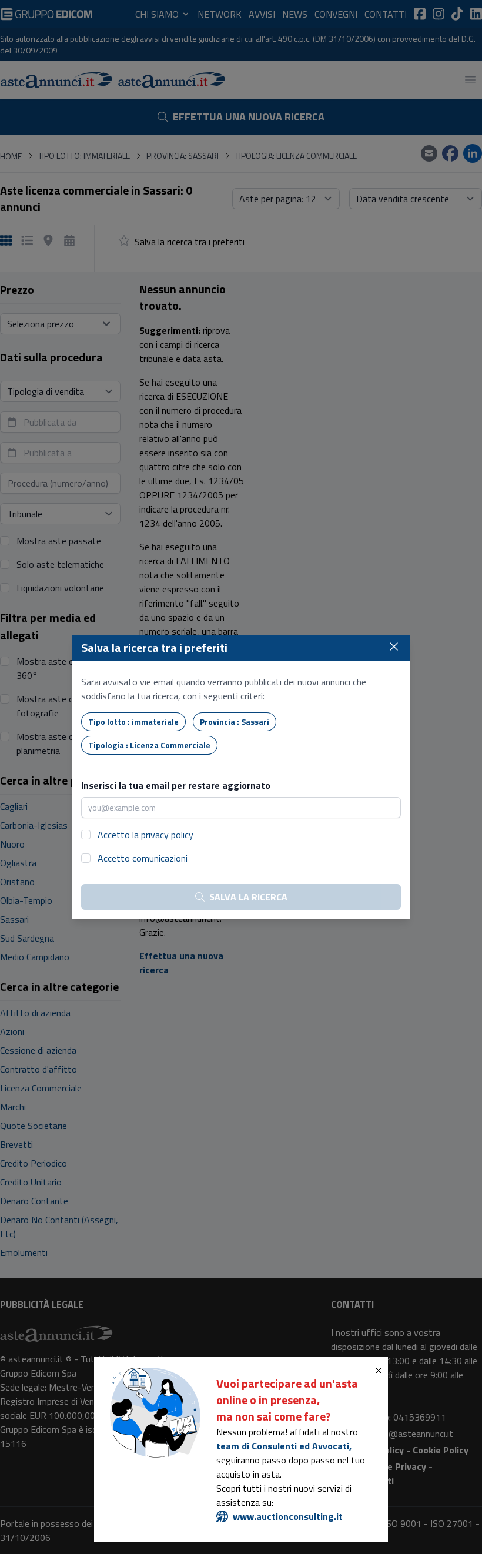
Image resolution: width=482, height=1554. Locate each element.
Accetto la (145, 835)
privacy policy (167, 835)
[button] (381, 1370)
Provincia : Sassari (234, 721)
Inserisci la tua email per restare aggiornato (175, 785)
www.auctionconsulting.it (288, 1516)
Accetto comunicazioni (143, 858)
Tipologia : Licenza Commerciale (149, 745)
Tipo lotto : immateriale (133, 721)
